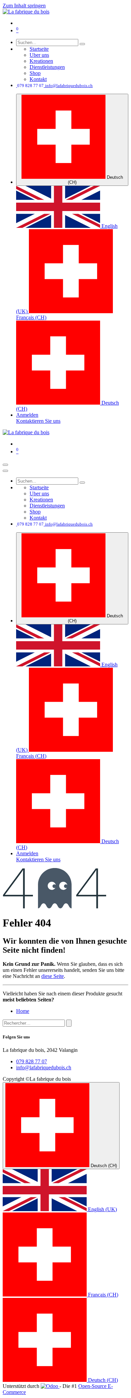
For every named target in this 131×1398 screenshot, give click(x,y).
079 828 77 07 (31, 1061)
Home (22, 1011)
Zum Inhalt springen (24, 5)
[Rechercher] (69, 1023)
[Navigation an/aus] (5, 465)
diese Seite (52, 976)
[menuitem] (39, 49)
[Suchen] (82, 44)
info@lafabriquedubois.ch (43, 1067)
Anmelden (27, 415)
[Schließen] (5, 471)
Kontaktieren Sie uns (38, 421)
